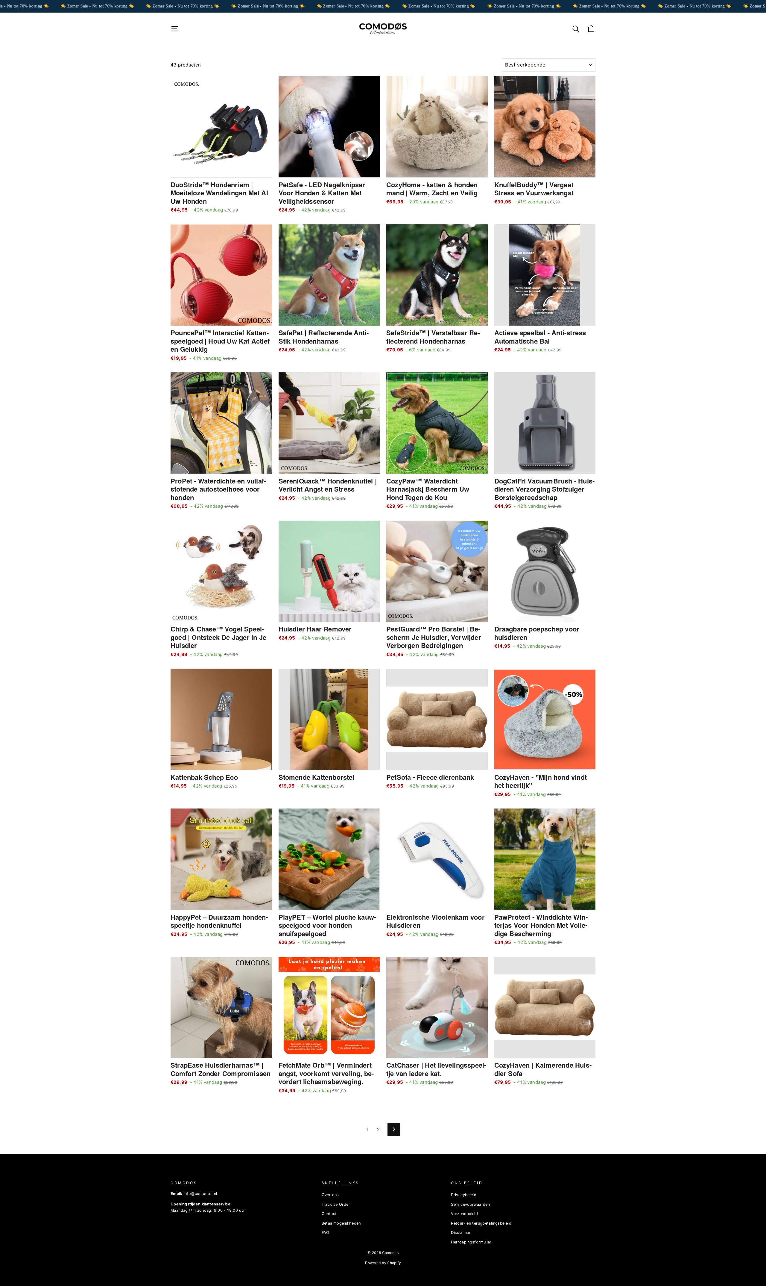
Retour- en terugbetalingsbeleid (481, 1223)
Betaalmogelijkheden (341, 1223)
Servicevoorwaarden (470, 1204)
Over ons (330, 1195)
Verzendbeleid (464, 1213)
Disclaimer (461, 1232)
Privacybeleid (463, 1195)
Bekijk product (221, 170)
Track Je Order (336, 1204)
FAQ (325, 1232)
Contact (329, 1213)
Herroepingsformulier (471, 1242)
